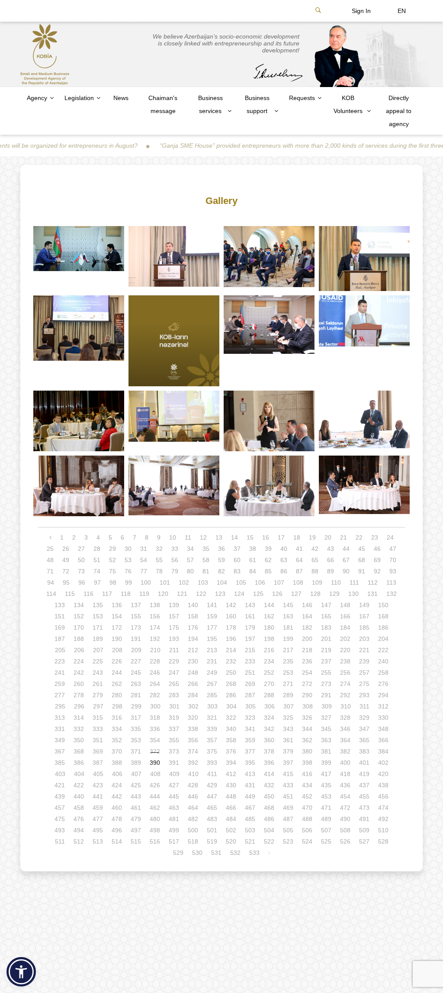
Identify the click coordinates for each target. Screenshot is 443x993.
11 (188, 537)
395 (250, 762)
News (120, 97)
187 (60, 638)
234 (269, 661)
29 (112, 548)
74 (96, 571)
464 (193, 807)
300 (155, 706)
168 (383, 616)
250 (231, 672)
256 (345, 672)
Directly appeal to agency (398, 110)
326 (307, 717)
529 (178, 852)
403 (60, 773)
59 (221, 559)
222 (383, 650)
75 (112, 571)
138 (155, 605)
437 (364, 785)
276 (383, 683)
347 (364, 728)
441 (98, 796)
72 (65, 571)
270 (269, 683)
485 (250, 818)
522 (269, 841)
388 (117, 762)
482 (193, 818)
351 (98, 740)
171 (98, 627)
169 (60, 627)
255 (326, 672)
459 (98, 807)
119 (144, 593)
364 (345, 740)
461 (136, 807)
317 (136, 717)
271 (288, 683)
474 (383, 807)
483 (212, 818)
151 (60, 616)
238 (345, 661)
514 (117, 841)
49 (65, 559)
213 (212, 650)
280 (117, 695)
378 (269, 751)
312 (383, 706)
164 (307, 616)
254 (307, 672)
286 (231, 695)
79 (174, 571)
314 (79, 717)
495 (98, 830)
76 (128, 571)
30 (128, 548)
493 (60, 830)
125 (258, 593)
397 (288, 762)
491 (364, 818)
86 (283, 571)
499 (174, 830)
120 (163, 593)
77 (143, 571)
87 (299, 571)
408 (155, 773)
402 (383, 762)
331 (60, 728)
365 (364, 740)
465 (212, 807)
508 (345, 830)
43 (330, 548)
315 (98, 717)
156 (155, 616)
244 (117, 672)
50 (81, 559)
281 (136, 695)
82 (221, 571)
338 (193, 728)
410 (193, 773)
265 (174, 683)
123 (220, 593)
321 (212, 717)
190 (117, 638)
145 (288, 605)
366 (383, 740)
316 (117, 717)
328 (345, 717)
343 (288, 728)
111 (354, 582)
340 (231, 728)
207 (98, 650)
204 (383, 638)
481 (174, 818)
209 (136, 650)
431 (250, 785)
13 (218, 537)
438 (383, 785)
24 (390, 537)
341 (250, 728)
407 (136, 773)
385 (60, 762)
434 (307, 785)
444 (155, 796)
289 (288, 695)
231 (212, 661)
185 (364, 627)
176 (193, 627)
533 (254, 852)
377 (250, 751)
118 (126, 593)
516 (155, 841)
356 (193, 740)
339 (212, 728)
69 (377, 559)
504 (269, 830)
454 (345, 796)
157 (174, 616)
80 (190, 571)
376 (231, 751)
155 (136, 616)
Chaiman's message (162, 104)
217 (288, 650)
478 (117, 818)
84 (252, 571)
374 (193, 751)
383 (364, 751)
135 (98, 605)
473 (364, 807)
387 (98, 762)
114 (51, 593)
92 (377, 571)
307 (288, 706)
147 (326, 605)
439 (60, 796)
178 (231, 627)
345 (326, 728)
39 (268, 548)
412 (231, 773)
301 (174, 706)
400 (345, 762)
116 (88, 593)
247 (174, 672)
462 (155, 807)
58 (205, 559)
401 (364, 762)
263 (136, 683)
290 (307, 695)
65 (314, 559)
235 (288, 661)
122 (201, 593)
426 (155, 785)
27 (81, 548)
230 (193, 661)
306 (269, 706)
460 (117, 807)
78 (159, 571)
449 (250, 796)
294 (383, 695)
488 (307, 818)
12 (203, 537)
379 (288, 751)
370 (117, 751)
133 (60, 605)
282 (155, 695)
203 (364, 638)
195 (212, 638)
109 (317, 582)
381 (326, 751)
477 (98, 818)
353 (136, 740)
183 (326, 627)
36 (221, 548)
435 (326, 785)
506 (307, 830)
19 (312, 537)
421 (60, 785)
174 (155, 627)
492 (383, 818)
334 (117, 728)
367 (60, 751)
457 (60, 807)
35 (205, 548)
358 (231, 740)
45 (361, 548)
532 (235, 852)
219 (326, 650)
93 (392, 571)
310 (345, 706)
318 (155, 717)
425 (136, 785)
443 (136, 796)
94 (50, 582)
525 (326, 841)
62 (268, 559)
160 (231, 616)
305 (250, 706)
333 (98, 728)
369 (98, 751)
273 (326, 683)
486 (269, 818)
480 (155, 818)
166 (345, 616)
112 (373, 582)
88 (314, 571)
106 (260, 582)
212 (193, 650)
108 (298, 582)
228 (155, 661)
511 (60, 841)
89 (330, 571)
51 (96, 559)
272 (307, 683)
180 (269, 627)
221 (364, 650)
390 (155, 762)
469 (288, 807)
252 (269, 672)
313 (60, 717)
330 (383, 717)
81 (205, 571)
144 (269, 605)
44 (346, 548)
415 (288, 773)
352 (117, 740)
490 (345, 818)
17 (281, 537)
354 (155, 740)
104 (222, 582)
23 (374, 537)
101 (165, 582)
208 (117, 650)
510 (383, 830)
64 (299, 559)
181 (288, 627)
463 (174, 807)
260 (79, 683)
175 (174, 627)
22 (359, 537)
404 (79, 773)
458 (79, 807)
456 (383, 796)
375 (212, 751)
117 (107, 593)
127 (296, 593)
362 (307, 740)
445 (174, 796)
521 (250, 841)
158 (193, 616)
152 (79, 616)
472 (345, 807)
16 (265, 537)
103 (203, 582)
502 (231, 830)
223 (60, 661)
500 (193, 830)
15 (250, 537)
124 (239, 593)
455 (364, 796)
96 (81, 582)
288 (269, 695)
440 (79, 796)
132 (391, 593)
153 (98, 616)
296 (79, 706)
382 (345, 751)
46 (377, 548)
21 (343, 537)
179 (250, 627)
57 (190, 559)
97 (97, 582)
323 (250, 717)
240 (383, 661)
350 (79, 740)
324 (269, 717)
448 (231, 796)
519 (212, 841)
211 (174, 650)
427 (174, 785)
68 (361, 559)
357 (212, 740)
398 (307, 762)
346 (345, 728)
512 (79, 841)
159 (212, 616)
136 (117, 605)
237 (326, 661)
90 (346, 571)
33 (174, 548)
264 (155, 683)
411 (212, 773)
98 (112, 582)
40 (283, 548)
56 (174, 559)
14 (234, 537)
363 (326, 740)
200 (307, 638)
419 (364, 773)
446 (193, 796)
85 (268, 571)
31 (143, 548)
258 (383, 672)
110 (336, 582)
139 (174, 605)
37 (237, 548)
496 (117, 830)
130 (353, 593)
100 (146, 582)
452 (307, 796)
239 (364, 661)
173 (136, 627)
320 (193, 717)
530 (197, 852)
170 (79, 627)
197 (250, 638)
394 (231, 762)
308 (307, 706)
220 (345, 650)
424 (117, 785)
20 (327, 537)
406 (117, 773)
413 (250, 773)
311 (364, 706)
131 (372, 593)
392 (193, 762)
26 (65, 548)
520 (231, 841)
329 (364, 717)
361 (288, 740)
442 (117, 796)
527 (364, 841)
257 (364, 672)
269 (250, 683)
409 (174, 773)
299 (136, 706)
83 (237, 571)
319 (174, 717)
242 (79, 672)
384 (383, 751)
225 (98, 661)
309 (326, 706)
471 (326, 807)
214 (231, 650)
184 (345, 627)
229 (174, 661)
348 (383, 728)
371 (136, 751)
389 (136, 762)
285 (212, 695)
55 (159, 559)
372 (155, 751)
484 (231, 818)
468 (269, 807)
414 (269, 773)
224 (79, 661)
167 (364, 616)
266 (193, 683)
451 (288, 796)
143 (250, 605)
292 (345, 695)
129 (334, 593)
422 (79, 785)
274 (345, 683)
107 (279, 582)
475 (60, 818)
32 (159, 548)
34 (190, 548)
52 (112, 559)
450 (269, 796)
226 (117, 661)
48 (50, 559)
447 (212, 796)
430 (231, 785)
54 (143, 559)
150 (383, 605)
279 (98, 695)
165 (326, 616)
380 (307, 751)
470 (307, 807)
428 (193, 785)
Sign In (361, 10)
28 (96, 548)
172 (117, 627)
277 (60, 695)
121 (182, 593)
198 (269, 638)
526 (345, 841)
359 (250, 740)
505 (288, 830)
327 (326, 717)
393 (212, 762)
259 (60, 683)
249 (212, 672)
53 (128, 559)
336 (155, 728)
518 (193, 841)
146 (307, 605)
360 (269, 740)
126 (277, 593)
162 (269, 616)
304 (231, 706)
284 (193, 695)
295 (60, 706)
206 (79, 650)
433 (288, 785)
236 (307, 661)
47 (392, 548)
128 (315, 593)
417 (326, 773)
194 (193, 638)
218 (307, 650)
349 (60, 740)
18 (296, 537)
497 (136, 830)
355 (174, 740)
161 (250, 616)
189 (98, 638)
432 (269, 785)
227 (136, 661)
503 (250, 830)
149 (364, 605)
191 (136, 638)
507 (326, 830)
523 (288, 841)
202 (345, 638)
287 (250, 695)
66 (330, 559)
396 (269, 762)
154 (117, 616)
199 (288, 638)
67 (346, 559)
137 (136, 605)
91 (361, 571)
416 (307, 773)
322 (231, 717)
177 (212, 627)
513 (98, 841)
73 (81, 571)
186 (383, 627)
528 (383, 841)
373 (174, 751)
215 (250, 650)
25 (50, 548)
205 (60, 650)
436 (345, 785)
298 (117, 706)
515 (136, 841)
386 (79, 762)
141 (212, 605)
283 (174, 695)
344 (307, 728)
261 (98, 683)
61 (252, 559)
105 (241, 582)
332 (79, 728)
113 (391, 582)
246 (155, 672)
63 (283, 559)
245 (136, 672)
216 (269, 650)
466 (231, 807)
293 (364, 695)
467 (250, 807)
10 (172, 537)
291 (326, 695)
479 (136, 818)
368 (79, 751)
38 (252, 548)
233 (250, 661)
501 (212, 830)
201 (326, 638)
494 (79, 830)
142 (231, 605)
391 (174, 762)
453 (326, 796)
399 (326, 762)
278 (79, 695)
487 (288, 818)
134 (79, 605)
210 (155, 650)
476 (79, 818)
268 (231, 683)
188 (79, 638)
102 (184, 582)
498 (155, 830)
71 (50, 571)
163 (288, 616)
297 (98, 706)
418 (345, 773)
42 (314, 548)
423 (98, 785)
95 (66, 582)
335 (136, 728)
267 (212, 683)
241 (60, 672)
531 (216, 852)
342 (269, 728)
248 (193, 672)
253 (288, 672)
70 (392, 559)
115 (70, 593)
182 (307, 627)
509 (364, 830)
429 (212, 785)
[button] (21, 971)
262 (117, 683)
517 (174, 841)
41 (299, 548)
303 (212, 706)
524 (307, 841)
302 (193, 706)
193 (174, 638)
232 (231, 661)
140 (193, 605)
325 (288, 717)
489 (326, 818)
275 (364, 683)
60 (237, 559)
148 (345, 605)
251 (250, 672)
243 (98, 672)
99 (128, 582)
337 (174, 728)
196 (231, 638)
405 (98, 773)
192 (155, 638)
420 (383, 773)
